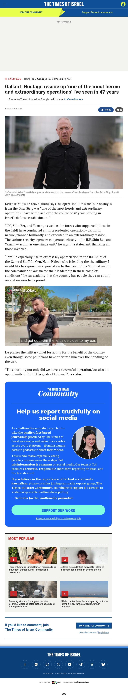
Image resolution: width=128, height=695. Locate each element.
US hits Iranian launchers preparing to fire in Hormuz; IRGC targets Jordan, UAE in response (84, 604)
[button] (123, 4)
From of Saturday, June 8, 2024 (47, 79)
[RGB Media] (57, 682)
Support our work (58, 510)
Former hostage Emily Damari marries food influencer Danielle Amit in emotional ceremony (32, 570)
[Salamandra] (81, 682)
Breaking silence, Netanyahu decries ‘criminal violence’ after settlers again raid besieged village (31, 604)
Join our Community (30, 12)
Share (107, 110)
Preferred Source (73, 99)
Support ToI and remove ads (97, 12)
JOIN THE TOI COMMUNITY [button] (94, 625)
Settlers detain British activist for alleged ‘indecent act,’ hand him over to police (82, 568)
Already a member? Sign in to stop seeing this (58, 518)
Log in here (103, 632)
